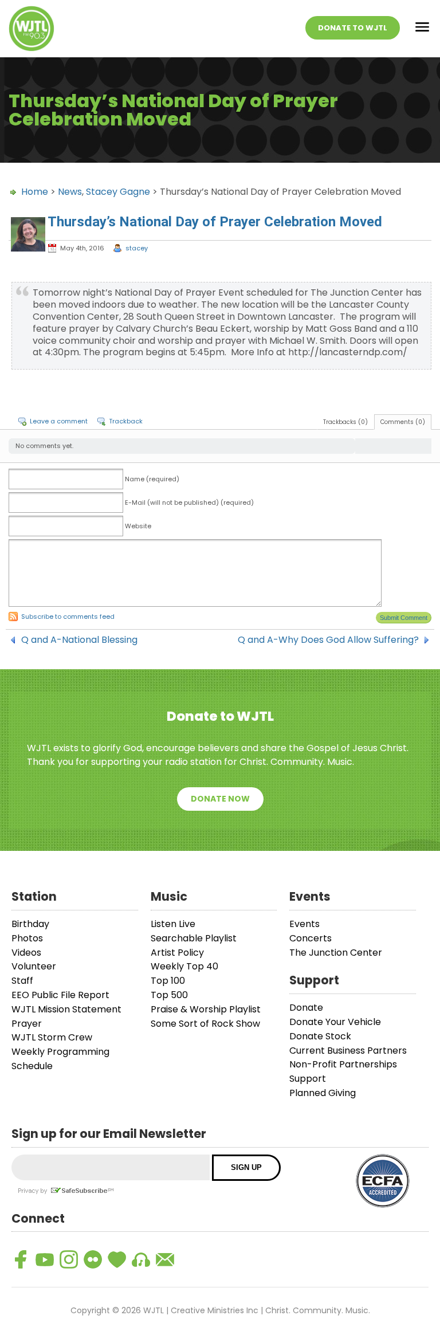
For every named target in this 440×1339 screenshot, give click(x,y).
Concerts (310, 938)
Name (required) (152, 479)
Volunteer (33, 966)
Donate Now (220, 798)
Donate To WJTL (352, 27)
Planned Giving (322, 1093)
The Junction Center (335, 952)
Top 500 (169, 995)
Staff (22, 980)
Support (307, 1078)
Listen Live (173, 923)
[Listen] (141, 1259)
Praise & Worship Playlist (206, 1009)
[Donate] (117, 1259)
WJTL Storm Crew (51, 1037)
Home (34, 191)
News (70, 191)
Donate (306, 1007)
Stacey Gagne (118, 191)
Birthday (30, 923)
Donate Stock (320, 1036)
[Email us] (165, 1259)
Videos (26, 952)
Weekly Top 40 (184, 966)
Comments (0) (402, 422)
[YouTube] (45, 1259)
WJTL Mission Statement (66, 1009)
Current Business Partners (348, 1050)
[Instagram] (69, 1259)
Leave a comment (59, 421)
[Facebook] (20, 1259)
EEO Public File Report (60, 995)
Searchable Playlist (194, 938)
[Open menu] (422, 29)
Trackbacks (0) (345, 422)
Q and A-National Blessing (79, 640)
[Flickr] (93, 1259)
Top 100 (168, 980)
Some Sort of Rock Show (205, 1023)
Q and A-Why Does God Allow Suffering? (328, 640)
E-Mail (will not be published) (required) (189, 502)
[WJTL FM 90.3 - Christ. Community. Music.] (31, 29)
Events (304, 923)
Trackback (126, 421)
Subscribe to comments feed (68, 616)
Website (138, 526)
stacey (136, 248)
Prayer (26, 1023)
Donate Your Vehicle (335, 1021)
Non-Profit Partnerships (343, 1064)
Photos (27, 938)
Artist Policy (177, 952)
